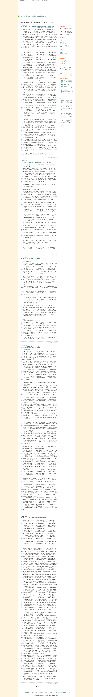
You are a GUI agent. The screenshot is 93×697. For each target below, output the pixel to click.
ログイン (71, 695)
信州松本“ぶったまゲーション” (66, 53)
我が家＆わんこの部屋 (64, 46)
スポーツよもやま (63, 49)
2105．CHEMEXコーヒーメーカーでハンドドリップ (67, 85)
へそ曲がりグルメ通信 (64, 45)
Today (66, 69)
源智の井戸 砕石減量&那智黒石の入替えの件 (66, 101)
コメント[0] (55, 157)
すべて (61, 39)
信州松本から (62, 40)
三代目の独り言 (63, 52)
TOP (23, 692)
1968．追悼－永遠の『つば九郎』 (31, 259)
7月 (63, 69)
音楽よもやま (62, 47)
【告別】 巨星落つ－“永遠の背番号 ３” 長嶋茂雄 (36, 162)
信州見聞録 (62, 42)
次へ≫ (41, 686)
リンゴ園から (62, 50)
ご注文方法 (41, 692)
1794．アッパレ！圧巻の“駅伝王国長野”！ (33, 517)
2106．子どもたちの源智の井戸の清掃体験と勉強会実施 (66, 81)
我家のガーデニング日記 (65, 54)
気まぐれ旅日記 (63, 43)
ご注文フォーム (52, 692)
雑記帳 (45, 692)
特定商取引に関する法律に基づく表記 (63, 692)
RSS (65, 130)
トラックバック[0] (50, 157)
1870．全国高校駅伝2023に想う (30, 347)
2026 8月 (66, 60)
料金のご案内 (34, 692)
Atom (68, 130)
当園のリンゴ (28, 692)
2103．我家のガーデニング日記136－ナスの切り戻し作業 (67, 91)
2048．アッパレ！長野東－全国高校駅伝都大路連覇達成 (37, 27)
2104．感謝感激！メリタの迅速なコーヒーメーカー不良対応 (66, 88)
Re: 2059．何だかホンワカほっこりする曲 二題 (66, 109)
